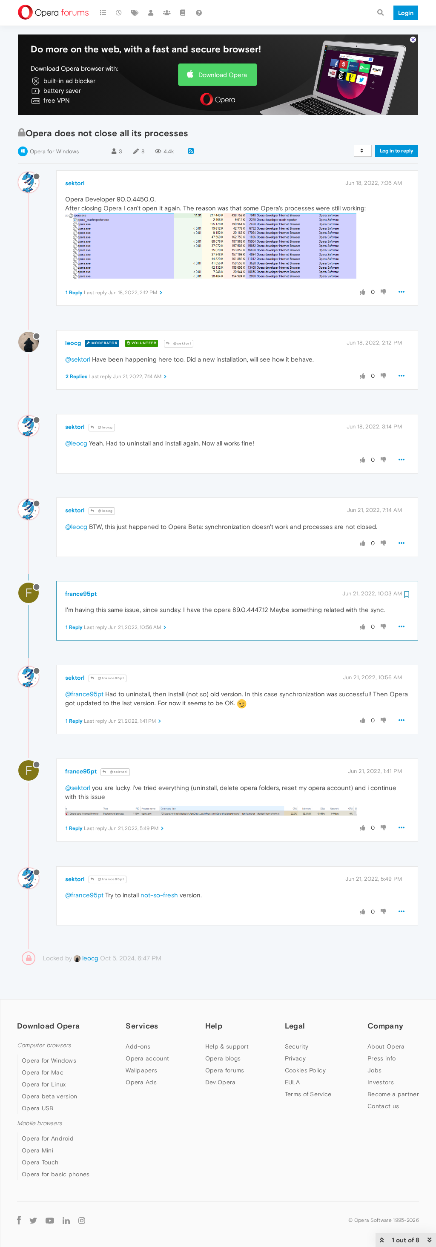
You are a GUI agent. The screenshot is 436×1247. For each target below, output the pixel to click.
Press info (381, 1058)
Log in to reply (396, 151)
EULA (292, 1082)
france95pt (81, 593)
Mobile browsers (39, 1123)
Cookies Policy (305, 1070)
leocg (73, 342)
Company (385, 1025)
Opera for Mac (42, 1072)
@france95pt (110, 678)
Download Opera (222, 74)
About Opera (385, 1046)
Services (142, 1025)
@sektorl (181, 343)
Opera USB (38, 1108)
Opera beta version (49, 1096)
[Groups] (167, 13)
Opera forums (224, 1070)
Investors (380, 1082)
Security (296, 1046)
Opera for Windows (54, 151)
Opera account (147, 1058)
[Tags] (135, 13)
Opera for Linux (44, 1084)
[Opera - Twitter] (33, 1220)
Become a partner (393, 1094)
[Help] (199, 13)
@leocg (105, 427)
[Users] (151, 13)
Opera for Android (48, 1138)
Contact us (383, 1106)
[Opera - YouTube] (49, 1220)
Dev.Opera (220, 1082)
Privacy (295, 1058)
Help (213, 1025)
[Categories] (103, 13)
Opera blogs (223, 1058)
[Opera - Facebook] (19, 1220)
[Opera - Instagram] (81, 1220)
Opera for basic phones (56, 1174)
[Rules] (183, 13)
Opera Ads (141, 1082)
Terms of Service (308, 1094)
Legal (295, 1025)
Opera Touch (40, 1162)
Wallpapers (141, 1070)
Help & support (227, 1046)
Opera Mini (37, 1150)
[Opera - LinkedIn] (66, 1220)
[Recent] (119, 13)
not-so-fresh (159, 895)
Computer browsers (44, 1045)
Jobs (374, 1070)
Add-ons (138, 1046)
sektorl (75, 183)
